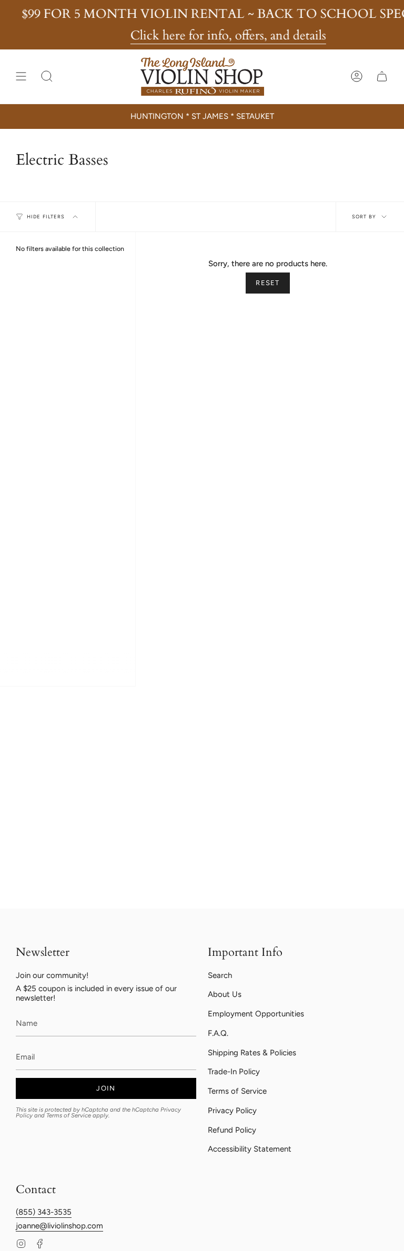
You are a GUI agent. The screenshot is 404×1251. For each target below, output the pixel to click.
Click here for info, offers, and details (228, 35)
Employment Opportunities (256, 1013)
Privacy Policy (232, 1110)
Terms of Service (68, 1115)
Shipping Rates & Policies (252, 1052)
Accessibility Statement (249, 1149)
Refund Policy (232, 1130)
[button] (47, 76)
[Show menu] (21, 76)
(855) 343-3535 (44, 1212)
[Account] (356, 76)
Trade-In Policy (234, 1071)
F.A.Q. (218, 1033)
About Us (224, 994)
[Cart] (382, 76)
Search (220, 975)
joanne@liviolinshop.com (59, 1225)
